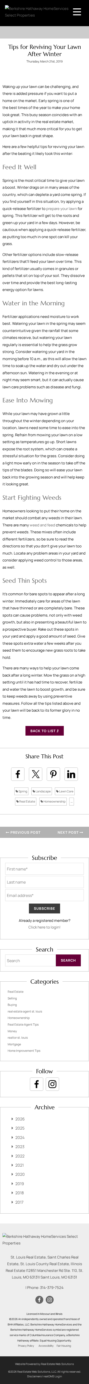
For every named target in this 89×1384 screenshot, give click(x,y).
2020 (20, 1174)
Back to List (43, 730)
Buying (12, 1005)
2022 (19, 1156)
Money (12, 1031)
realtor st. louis (18, 1037)
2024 (19, 1137)
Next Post (69, 832)
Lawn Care (66, 791)
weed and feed (42, 525)
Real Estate (27, 801)
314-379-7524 (52, 1287)
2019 (19, 1183)
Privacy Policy (26, 1345)
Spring (22, 791)
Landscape (43, 791)
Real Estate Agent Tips (23, 1024)
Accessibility (46, 1345)
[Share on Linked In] (71, 774)
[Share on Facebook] (17, 774)
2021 (19, 1165)
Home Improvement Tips (24, 1051)
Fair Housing (64, 1345)
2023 (19, 1146)
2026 (20, 1119)
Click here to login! (44, 927)
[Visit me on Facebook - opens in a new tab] (36, 1084)
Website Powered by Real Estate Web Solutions (44, 1364)
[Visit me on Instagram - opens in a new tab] (52, 1084)
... (71, 801)
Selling (12, 998)
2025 (19, 1128)
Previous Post (25, 832)
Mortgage (14, 1044)
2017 (19, 1202)
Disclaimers (34, 1376)
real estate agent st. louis (25, 1011)
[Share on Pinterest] (53, 774)
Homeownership (54, 801)
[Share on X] (35, 774)
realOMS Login (53, 1376)
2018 (19, 1193)
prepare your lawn (61, 208)
